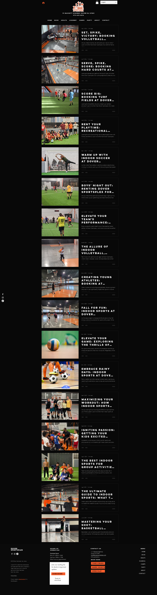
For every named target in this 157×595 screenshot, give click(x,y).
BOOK (143, 555)
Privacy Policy (14, 575)
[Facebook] (3, 294)
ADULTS (143, 558)
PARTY (143, 567)
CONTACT (142, 573)
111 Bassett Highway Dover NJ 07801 (78, 13)
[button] (97, 2)
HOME (143, 552)
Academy (142, 561)
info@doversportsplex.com (98, 555)
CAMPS (143, 564)
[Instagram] (3, 297)
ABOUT (143, 570)
